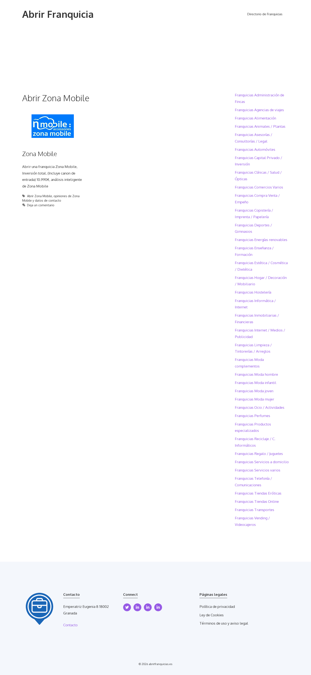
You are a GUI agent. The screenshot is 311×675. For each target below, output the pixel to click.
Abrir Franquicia (58, 14)
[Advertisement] (155, 60)
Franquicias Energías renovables (261, 239)
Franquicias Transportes (254, 509)
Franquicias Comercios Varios (259, 187)
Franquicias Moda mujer (254, 399)
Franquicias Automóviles (255, 149)
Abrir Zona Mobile (39, 196)
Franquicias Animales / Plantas (260, 126)
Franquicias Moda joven (254, 391)
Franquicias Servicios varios (257, 470)
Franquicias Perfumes (252, 415)
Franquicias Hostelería (253, 292)
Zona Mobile (39, 154)
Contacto (70, 625)
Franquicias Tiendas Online (257, 501)
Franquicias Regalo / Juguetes (259, 453)
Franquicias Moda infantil (255, 382)
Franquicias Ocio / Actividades (259, 407)
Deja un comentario (40, 205)
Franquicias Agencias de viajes (259, 110)
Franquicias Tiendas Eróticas (258, 493)
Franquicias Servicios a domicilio (262, 462)
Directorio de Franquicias (264, 14)
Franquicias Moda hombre (256, 374)
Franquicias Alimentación (255, 118)
